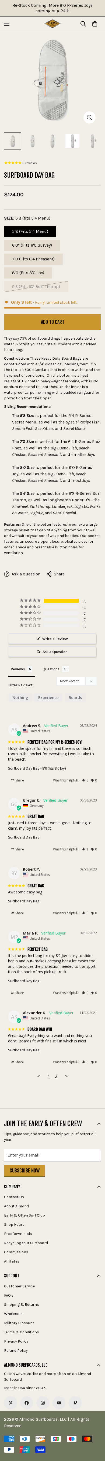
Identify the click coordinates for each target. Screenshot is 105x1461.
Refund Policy (16, 1350)
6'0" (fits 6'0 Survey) (33, 247)
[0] (95, 24)
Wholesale (13, 1313)
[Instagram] (42, 1402)
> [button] (66, 1076)
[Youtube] (58, 1402)
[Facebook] (26, 1402)
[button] (85, 780)
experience (48, 697)
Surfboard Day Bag (23, 768)
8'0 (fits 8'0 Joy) (31, 274)
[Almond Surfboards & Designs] (52, 23)
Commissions (16, 1252)
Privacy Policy (16, 1341)
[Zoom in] (89, 117)
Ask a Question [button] (55, 651)
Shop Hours (14, 1224)
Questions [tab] (51, 669)
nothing (20, 697)
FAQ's (8, 1295)
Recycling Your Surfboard (26, 1243)
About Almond (16, 1206)
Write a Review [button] (55, 638)
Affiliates (11, 1261)
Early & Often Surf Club (24, 1215)
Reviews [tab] (18, 669)
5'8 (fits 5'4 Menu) (32, 233)
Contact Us (14, 1197)
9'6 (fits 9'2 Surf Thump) (36, 288)
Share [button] (19, 780)
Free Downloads (18, 1233)
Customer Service (19, 1286)
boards (75, 697)
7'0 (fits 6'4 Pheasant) (34, 260)
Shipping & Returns (21, 1304)
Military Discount (19, 1323)
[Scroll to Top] (95, 1432)
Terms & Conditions (21, 1332)
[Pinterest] (10, 1402)
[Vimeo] (75, 1402)
